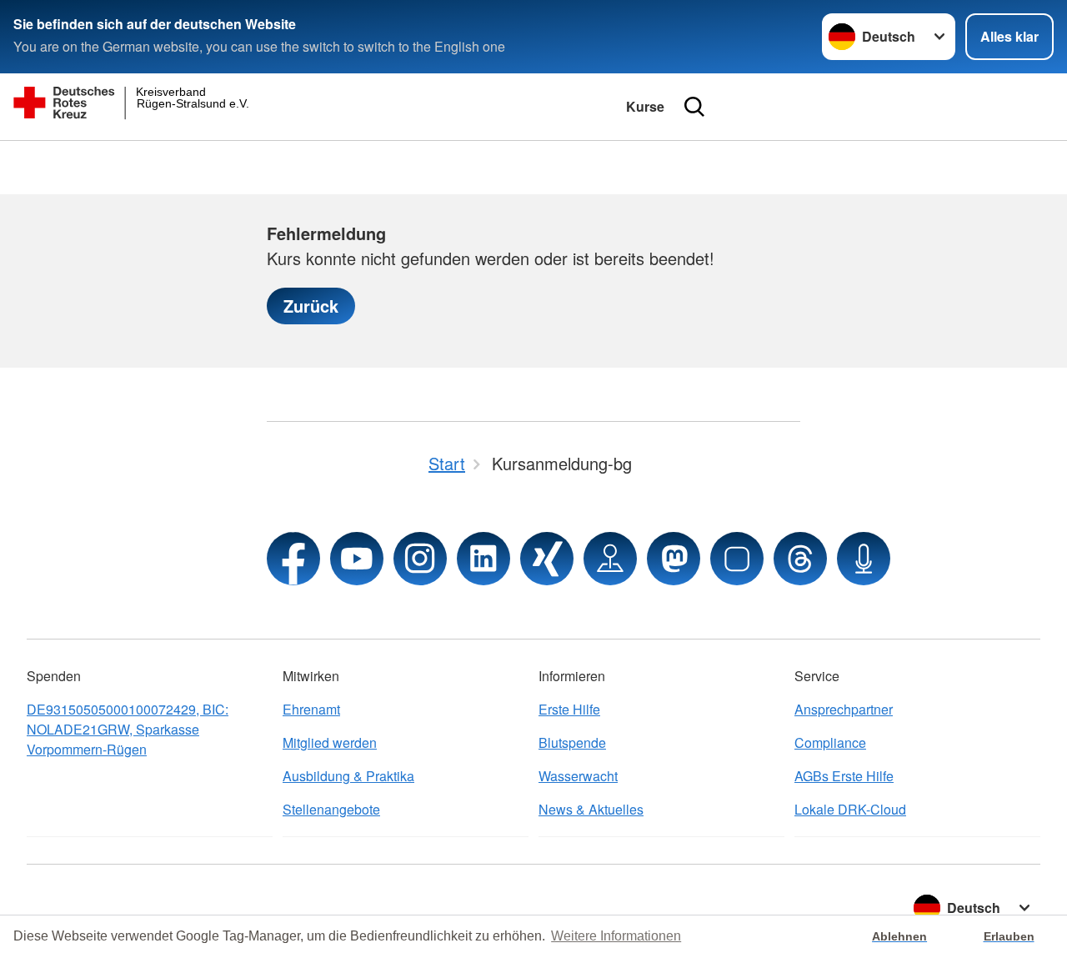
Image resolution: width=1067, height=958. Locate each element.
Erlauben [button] (1009, 936)
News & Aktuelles (591, 809)
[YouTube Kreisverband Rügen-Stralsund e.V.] (356, 558)
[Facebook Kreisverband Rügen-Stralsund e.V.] (293, 558)
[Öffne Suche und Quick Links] (694, 106)
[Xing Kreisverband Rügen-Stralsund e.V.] (547, 558)
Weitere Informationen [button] (616, 936)
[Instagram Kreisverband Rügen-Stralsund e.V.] (420, 558)
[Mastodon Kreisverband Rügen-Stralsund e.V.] (673, 558)
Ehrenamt (311, 709)
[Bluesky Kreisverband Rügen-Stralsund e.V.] (737, 558)
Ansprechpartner (843, 709)
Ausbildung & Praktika (348, 775)
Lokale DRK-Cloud (850, 809)
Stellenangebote (331, 809)
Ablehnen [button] (899, 936)
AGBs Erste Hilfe (844, 775)
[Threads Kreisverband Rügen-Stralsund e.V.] (800, 558)
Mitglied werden (330, 742)
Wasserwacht (578, 775)
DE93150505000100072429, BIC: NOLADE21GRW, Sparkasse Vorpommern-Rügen (127, 729)
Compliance (830, 742)
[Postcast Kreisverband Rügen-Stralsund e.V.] (863, 558)
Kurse (645, 106)
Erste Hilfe (569, 709)
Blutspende (572, 742)
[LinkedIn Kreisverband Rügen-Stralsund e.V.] (483, 558)
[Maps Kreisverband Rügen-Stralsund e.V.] (610, 558)
